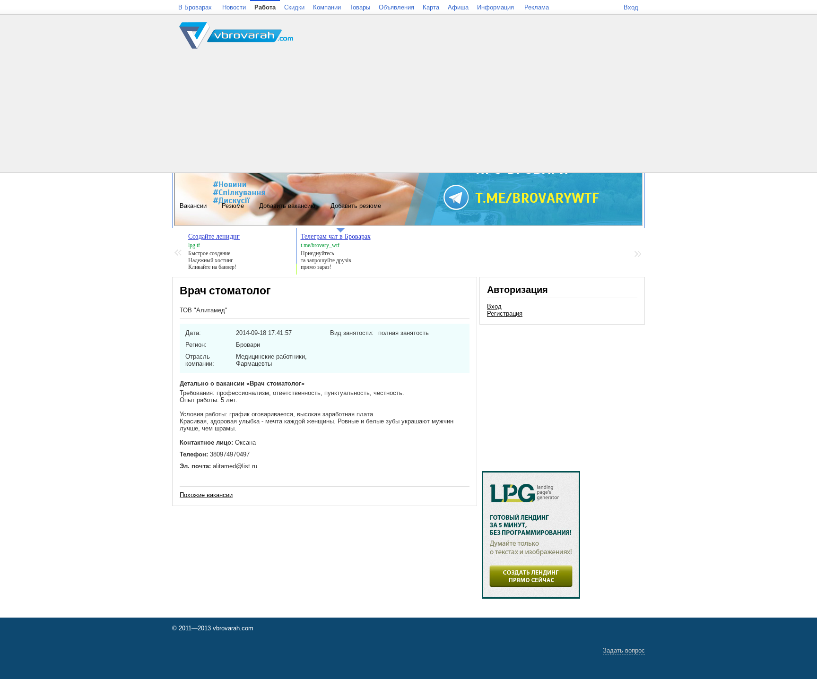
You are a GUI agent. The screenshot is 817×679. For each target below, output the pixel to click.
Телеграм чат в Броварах (336, 236)
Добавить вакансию (287, 205)
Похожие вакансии (206, 495)
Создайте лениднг (214, 236)
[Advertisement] (562, 393)
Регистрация (504, 313)
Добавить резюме (355, 205)
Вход (494, 306)
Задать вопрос (624, 650)
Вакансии (193, 205)
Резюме (233, 205)
